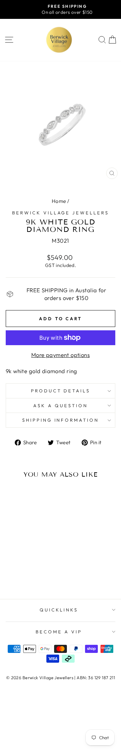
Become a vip (59, 631)
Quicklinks (59, 609)
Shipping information (60, 420)
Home (59, 201)
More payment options (60, 354)
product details (60, 390)
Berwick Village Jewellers (60, 212)
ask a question (60, 405)
